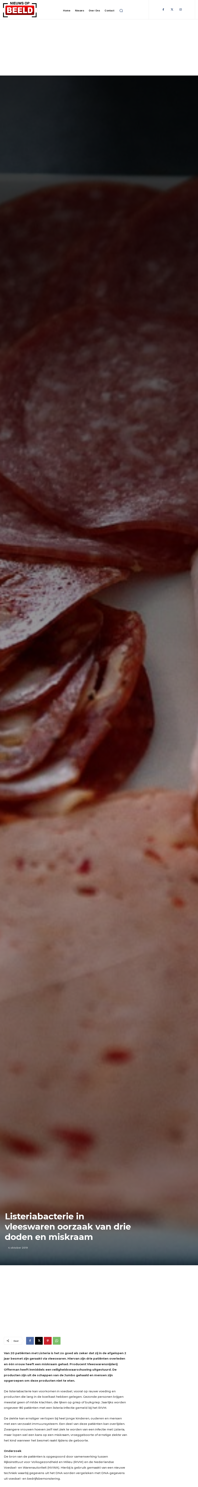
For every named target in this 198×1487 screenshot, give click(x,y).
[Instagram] (180, 9)
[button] (121, 10)
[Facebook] (163, 9)
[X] (39, 1341)
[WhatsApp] (57, 1341)
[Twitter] (172, 9)
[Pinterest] (48, 1341)
